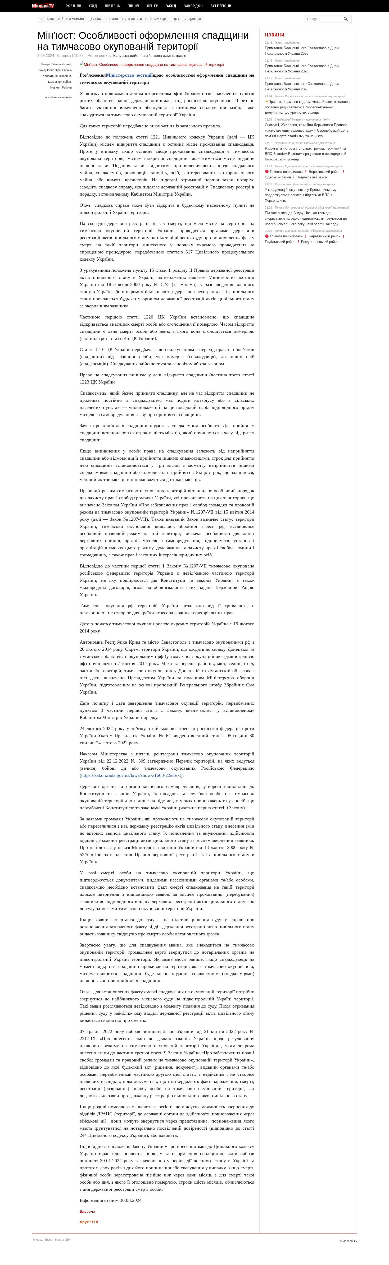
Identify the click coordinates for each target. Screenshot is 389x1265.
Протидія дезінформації (144, 19)
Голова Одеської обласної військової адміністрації (308, 166)
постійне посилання (58, 97)
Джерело (87, 1211)
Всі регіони (220, 6)
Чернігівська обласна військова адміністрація (305, 143)
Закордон (193, 6)
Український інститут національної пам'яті (303, 119)
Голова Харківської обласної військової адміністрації (310, 96)
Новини (111, 19)
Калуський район (59, 81)
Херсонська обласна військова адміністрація (305, 184)
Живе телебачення (287, 42)
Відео (175, 19)
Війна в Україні (71, 19)
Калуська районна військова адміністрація (149, 55)
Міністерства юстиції (129, 75)
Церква (94, 19)
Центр (152, 6)
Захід (171, 6)
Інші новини (63, 75)
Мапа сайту (63, 1239)
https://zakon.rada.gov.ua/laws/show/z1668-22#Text (131, 775)
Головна (46, 19)
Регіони (67, 87)
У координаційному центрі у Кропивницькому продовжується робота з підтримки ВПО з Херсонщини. (301, 195)
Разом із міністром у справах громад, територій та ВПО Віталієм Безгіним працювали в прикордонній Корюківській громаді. (305, 153)
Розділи (73, 6)
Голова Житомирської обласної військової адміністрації (312, 207)
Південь (112, 6)
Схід (93, 6)
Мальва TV (349, 1241)
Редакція (192, 19)
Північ (133, 6)
